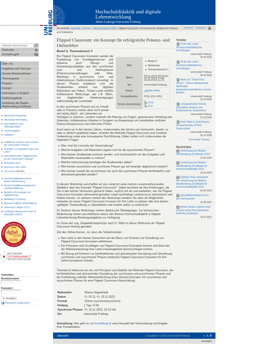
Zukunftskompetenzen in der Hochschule (194, 198)
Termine (181, 40)
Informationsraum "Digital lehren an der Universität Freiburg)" (20, 157)
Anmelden (7, 274)
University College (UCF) (17, 207)
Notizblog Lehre (12, 163)
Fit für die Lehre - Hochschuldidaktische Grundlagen (194, 50)
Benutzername (10, 278)
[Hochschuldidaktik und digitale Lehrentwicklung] (194, 12)
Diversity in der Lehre (15, 167)
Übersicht (62, 335)
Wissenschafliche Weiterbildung (20, 203)
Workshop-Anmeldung (15, 119)
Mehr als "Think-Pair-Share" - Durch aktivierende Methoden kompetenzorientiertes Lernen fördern (194, 89)
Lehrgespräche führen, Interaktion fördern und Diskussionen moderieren (194, 110)
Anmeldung (101, 323)
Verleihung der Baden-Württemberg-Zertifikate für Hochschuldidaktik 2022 (194, 167)
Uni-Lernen (9, 171)
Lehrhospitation (12, 130)
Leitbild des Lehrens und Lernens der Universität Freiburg (21, 143)
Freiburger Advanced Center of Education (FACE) (20, 212)
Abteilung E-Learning (14, 199)
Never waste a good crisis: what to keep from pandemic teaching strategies (194, 211)
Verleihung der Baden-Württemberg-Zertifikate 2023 (194, 154)
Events (86, 28)
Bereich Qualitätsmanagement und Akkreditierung (19, 186)
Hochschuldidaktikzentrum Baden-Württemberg (18, 180)
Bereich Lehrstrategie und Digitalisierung (17, 193)
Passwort (7, 288)
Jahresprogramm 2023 (104, 28)
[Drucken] (209, 28)
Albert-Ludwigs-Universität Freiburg (118, 21)
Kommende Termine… (200, 139)
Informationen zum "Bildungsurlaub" (13, 125)
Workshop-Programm (15, 115)
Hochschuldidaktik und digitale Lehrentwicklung (128, 14)
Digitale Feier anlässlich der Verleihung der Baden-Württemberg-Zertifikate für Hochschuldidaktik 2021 (194, 184)
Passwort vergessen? (17, 302)
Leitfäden (8, 134)
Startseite (76, 28)
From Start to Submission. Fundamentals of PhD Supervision (194, 128)
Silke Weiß (153, 90)
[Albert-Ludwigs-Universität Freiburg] (46, 21)
